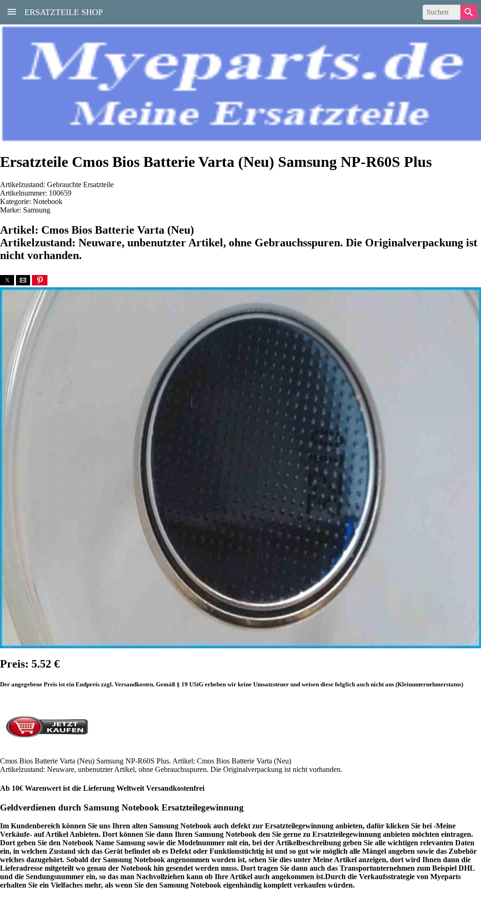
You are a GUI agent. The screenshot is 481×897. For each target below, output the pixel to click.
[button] (7, 280)
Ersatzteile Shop (63, 11)
